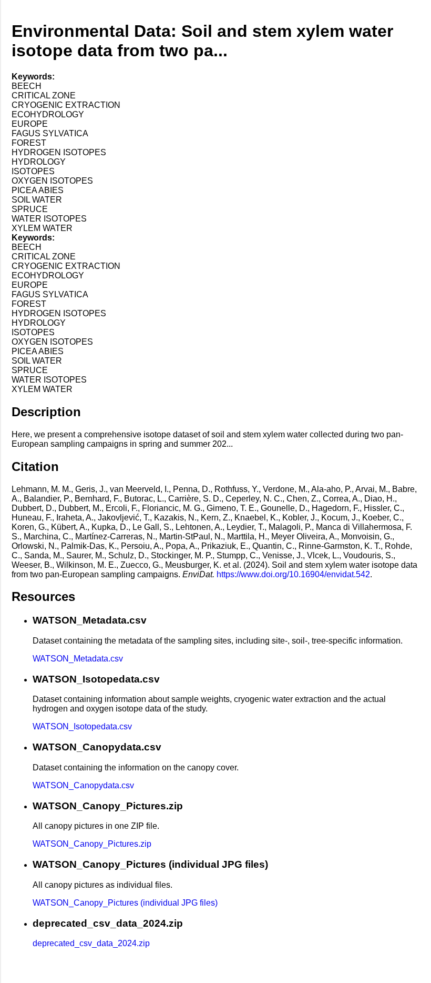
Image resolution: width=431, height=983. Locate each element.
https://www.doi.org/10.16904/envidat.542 (293, 574)
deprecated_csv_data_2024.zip (91, 943)
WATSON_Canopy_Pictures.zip (92, 843)
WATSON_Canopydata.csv (83, 785)
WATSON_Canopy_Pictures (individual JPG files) (125, 902)
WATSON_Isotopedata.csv (82, 726)
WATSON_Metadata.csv (78, 658)
